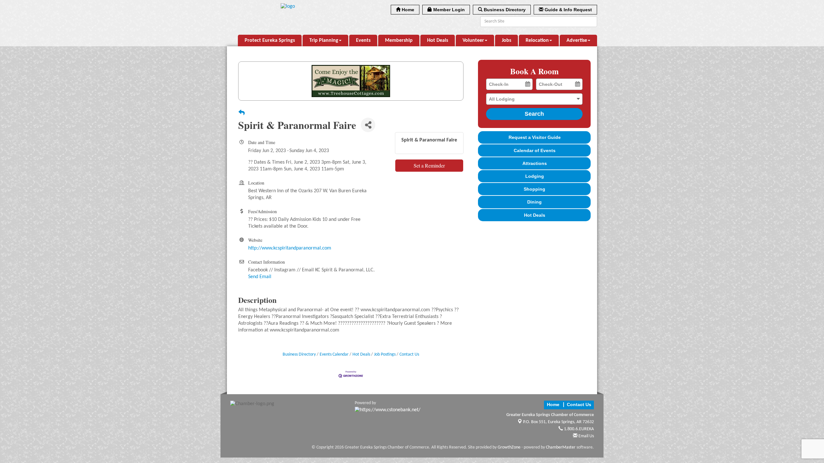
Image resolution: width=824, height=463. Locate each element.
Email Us (585, 436)
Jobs (506, 40)
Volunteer (473, 40)
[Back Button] (242, 113)
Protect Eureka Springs (270, 40)
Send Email (259, 276)
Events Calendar (334, 354)
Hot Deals (437, 40)
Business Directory (299, 354)
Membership (399, 40)
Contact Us (409, 354)
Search (534, 114)
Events (363, 40)
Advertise (576, 40)
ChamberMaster (561, 447)
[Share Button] (368, 125)
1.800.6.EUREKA (578, 429)
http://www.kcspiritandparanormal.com (289, 248)
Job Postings (385, 354)
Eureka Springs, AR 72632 (558, 422)
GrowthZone (509, 447)
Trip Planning (323, 40)
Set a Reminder (429, 165)
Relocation (537, 40)
